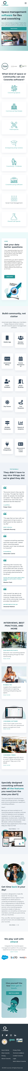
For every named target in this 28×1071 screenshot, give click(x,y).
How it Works (5, 1050)
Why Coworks (5, 1053)
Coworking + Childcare (14, 166)
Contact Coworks (18, 1055)
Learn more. (14, 951)
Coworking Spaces (14, 93)
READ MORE (6, 658)
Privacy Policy (17, 1050)
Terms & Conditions (18, 1053)
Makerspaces (14, 129)
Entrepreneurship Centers (14, 148)
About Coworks (6, 1058)
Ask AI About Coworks (19, 1061)
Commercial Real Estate (14, 111)
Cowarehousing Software (14, 184)
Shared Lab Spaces (14, 221)
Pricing (3, 1055)
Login (14, 1058)
